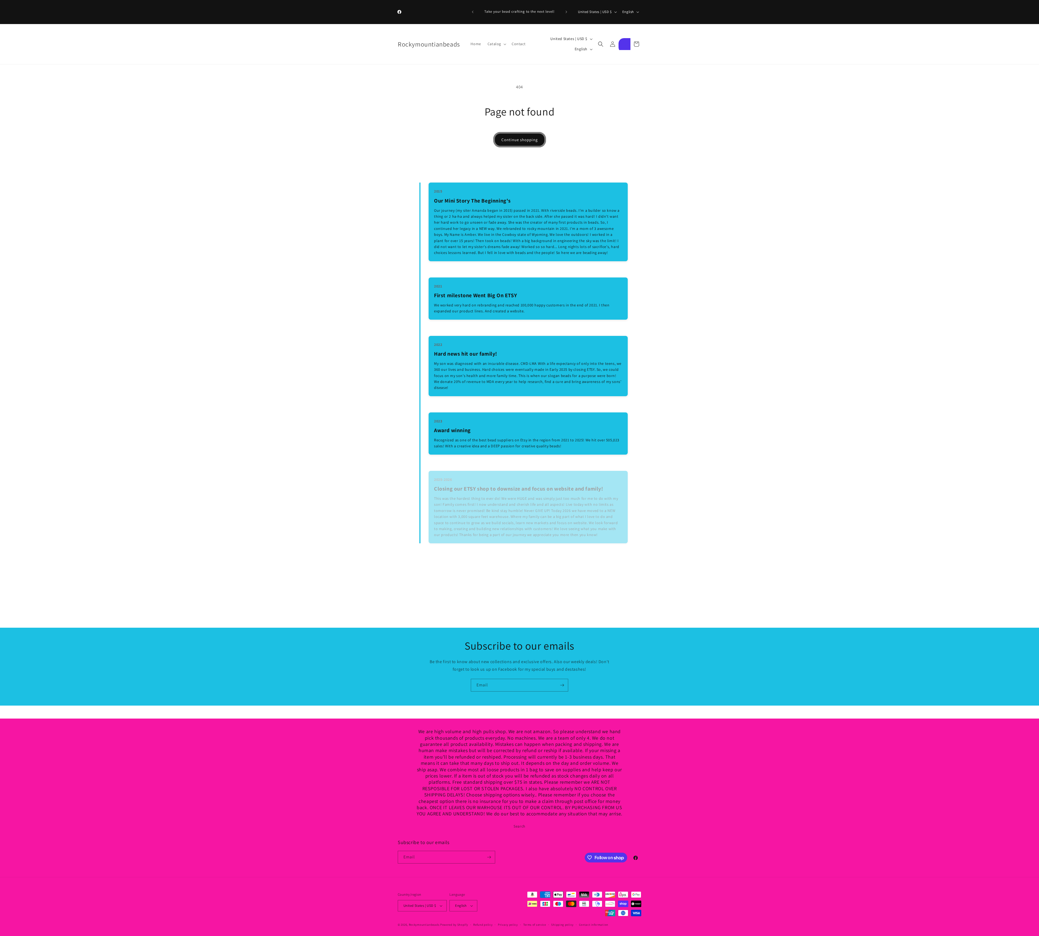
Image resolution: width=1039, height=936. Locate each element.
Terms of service (534, 925)
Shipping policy (562, 925)
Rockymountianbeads (424, 925)
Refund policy (482, 925)
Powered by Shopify (454, 925)
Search (519, 826)
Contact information (593, 925)
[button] (496, 43)
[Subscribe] (562, 685)
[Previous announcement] (473, 12)
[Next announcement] (566, 12)
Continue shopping (519, 139)
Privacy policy (508, 925)
